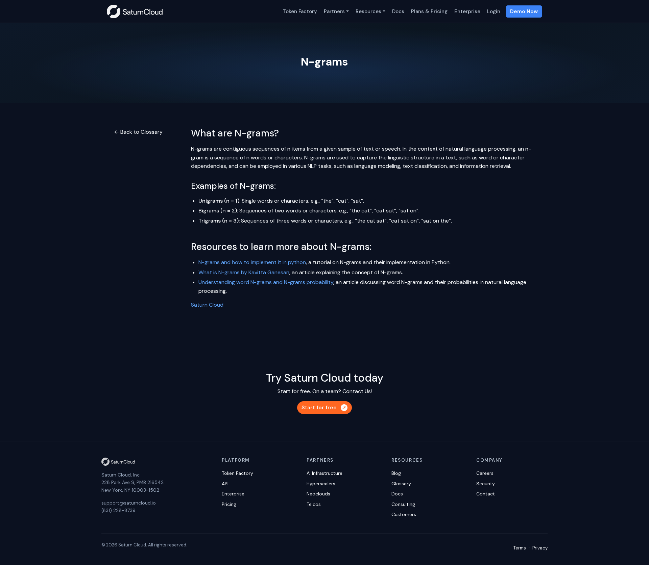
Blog (396, 473)
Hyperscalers (321, 484)
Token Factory (300, 11)
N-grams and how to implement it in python (252, 262)
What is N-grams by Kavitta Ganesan (243, 272)
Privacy (540, 548)
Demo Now (524, 11)
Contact (485, 494)
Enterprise (467, 11)
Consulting (403, 504)
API (225, 484)
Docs (398, 11)
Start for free (319, 407)
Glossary (401, 484)
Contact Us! (357, 391)
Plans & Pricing (429, 11)
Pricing (229, 504)
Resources (368, 11)
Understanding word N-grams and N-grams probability (265, 282)
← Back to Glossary (138, 131)
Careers (485, 473)
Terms (519, 548)
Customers (403, 514)
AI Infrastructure (324, 473)
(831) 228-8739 (118, 510)
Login (493, 11)
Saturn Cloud (207, 304)
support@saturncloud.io (128, 503)
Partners (334, 11)
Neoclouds (318, 494)
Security (485, 484)
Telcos (314, 504)
